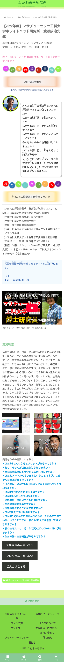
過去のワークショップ (47, 614)
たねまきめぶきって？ (20, 545)
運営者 (32, 642)
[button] (57, 480)
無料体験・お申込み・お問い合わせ (47, 630)
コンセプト (17, 628)
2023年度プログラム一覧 (17, 616)
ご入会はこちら (15, 566)
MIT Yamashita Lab (18, 280)
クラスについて (47, 623)
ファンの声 (17, 623)
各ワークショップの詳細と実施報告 (22, 580)
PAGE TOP (33, 601)
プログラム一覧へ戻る (20, 555)
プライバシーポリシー (17, 637)
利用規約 (47, 637)
